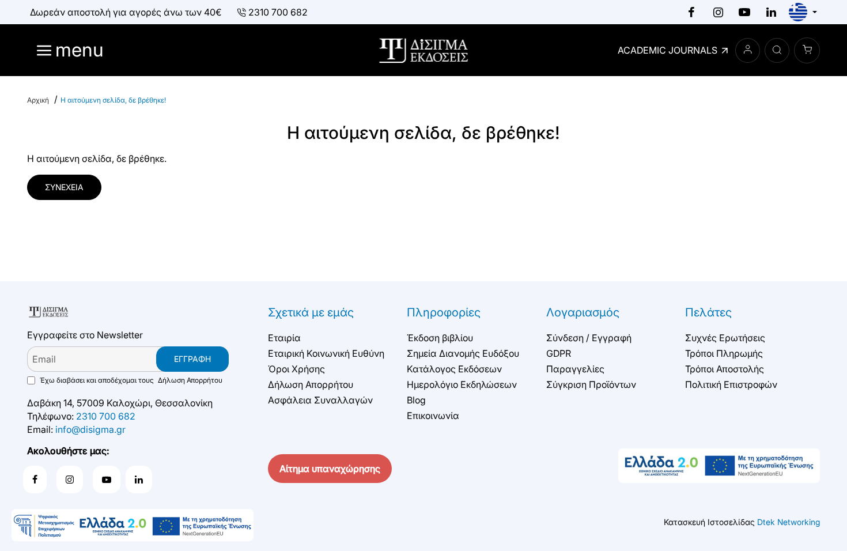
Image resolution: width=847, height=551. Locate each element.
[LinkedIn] (771, 12)
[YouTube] (744, 12)
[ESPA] (133, 525)
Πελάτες (708, 312)
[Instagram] (718, 12)
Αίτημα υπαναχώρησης (329, 468)
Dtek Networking (788, 522)
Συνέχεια (64, 187)
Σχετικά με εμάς (311, 312)
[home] (38, 100)
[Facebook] (691, 12)
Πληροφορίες (444, 312)
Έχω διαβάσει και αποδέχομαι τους (130, 380)
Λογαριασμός (582, 312)
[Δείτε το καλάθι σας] (807, 50)
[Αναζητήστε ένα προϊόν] (777, 50)
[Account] (747, 50)
